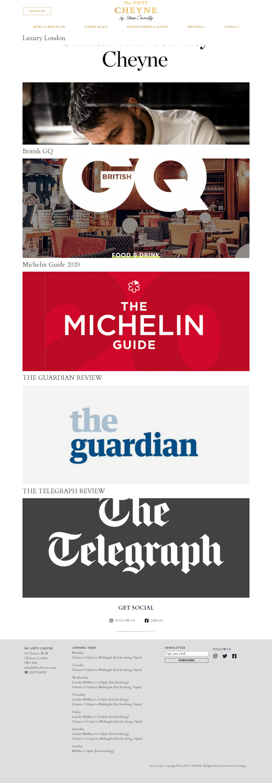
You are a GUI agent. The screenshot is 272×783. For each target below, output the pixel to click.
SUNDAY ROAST (96, 27)
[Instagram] (215, 656)
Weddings (195, 27)
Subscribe (186, 660)
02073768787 (38, 672)
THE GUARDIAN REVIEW (62, 378)
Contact (231, 27)
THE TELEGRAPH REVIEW (64, 491)
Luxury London (44, 38)
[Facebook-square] (234, 656)
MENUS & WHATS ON (49, 27)
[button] (37, 11)
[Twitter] (224, 656)
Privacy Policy (156, 765)
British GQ (38, 151)
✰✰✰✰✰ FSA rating (235, 765)
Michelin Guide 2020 (51, 264)
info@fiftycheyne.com (40, 667)
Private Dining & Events (147, 27)
